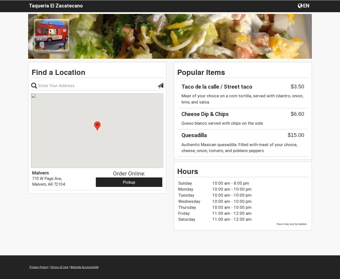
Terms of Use (59, 267)
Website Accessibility (84, 267)
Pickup (129, 182)
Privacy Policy (38, 267)
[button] (304, 5)
